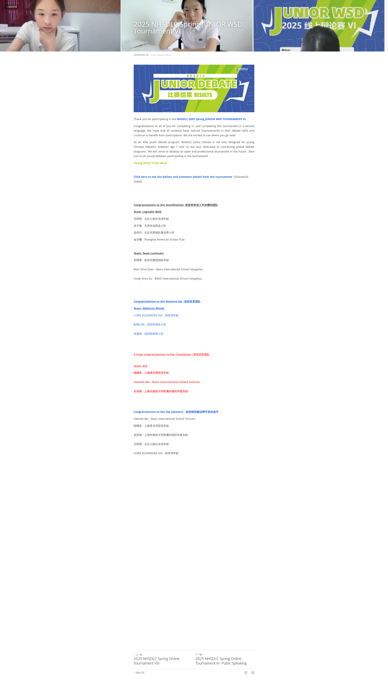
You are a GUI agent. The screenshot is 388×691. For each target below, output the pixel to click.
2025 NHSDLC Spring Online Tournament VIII (156, 660)
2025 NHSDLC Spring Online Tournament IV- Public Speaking (221, 660)
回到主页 (12, 6)
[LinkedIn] (245, 672)
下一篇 (199, 654)
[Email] (252, 672)
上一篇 (139, 654)
